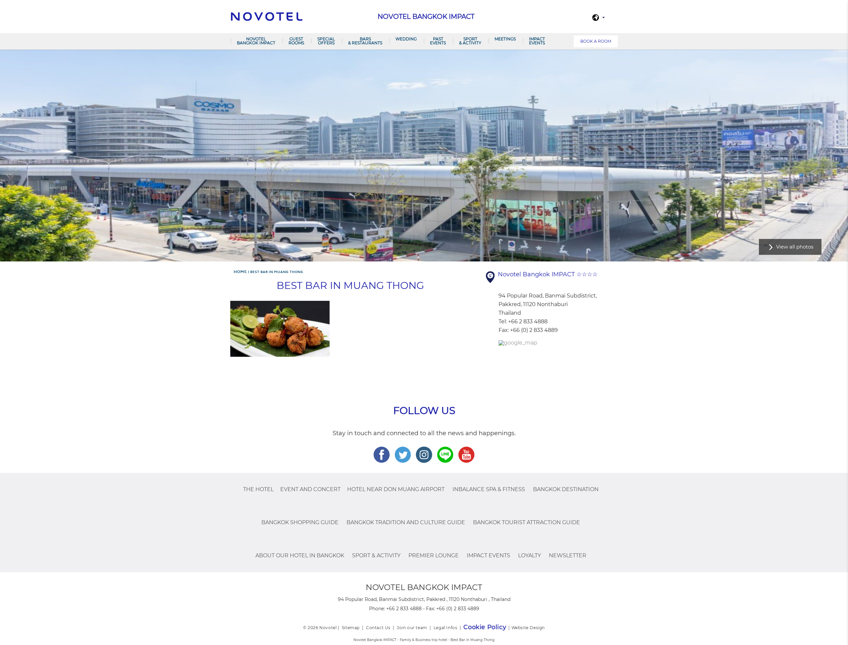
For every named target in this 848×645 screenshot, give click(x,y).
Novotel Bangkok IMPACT (256, 40)
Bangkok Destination (566, 489)
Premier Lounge (433, 555)
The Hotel (258, 489)
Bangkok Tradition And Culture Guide (405, 522)
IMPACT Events (537, 40)
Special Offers (326, 40)
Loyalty (529, 555)
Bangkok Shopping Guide (300, 522)
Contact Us (378, 627)
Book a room (595, 41)
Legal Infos (445, 627)
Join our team (412, 627)
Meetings (505, 38)
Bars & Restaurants (365, 40)
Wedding (406, 38)
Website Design (528, 627)
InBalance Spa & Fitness (488, 489)
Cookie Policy (484, 627)
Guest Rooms (296, 40)
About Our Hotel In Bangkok (299, 555)
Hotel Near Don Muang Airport (396, 489)
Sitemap (351, 627)
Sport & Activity (470, 40)
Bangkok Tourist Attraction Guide (526, 522)
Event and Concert (310, 489)
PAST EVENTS (438, 40)
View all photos (794, 247)
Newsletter (567, 555)
